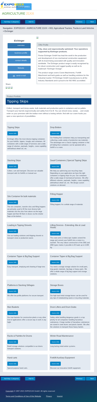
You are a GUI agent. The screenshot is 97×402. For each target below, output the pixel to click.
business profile (20, 53)
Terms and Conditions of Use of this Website (23, 396)
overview (20, 45)
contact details (20, 60)
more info (12, 133)
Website (20, 68)
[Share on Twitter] (7, 87)
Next (92, 22)
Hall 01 (31, 22)
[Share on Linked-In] (12, 87)
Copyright (9, 391)
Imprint (60, 396)
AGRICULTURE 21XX (37, 28)
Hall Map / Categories (11, 22)
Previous (79, 22)
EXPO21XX (19, 28)
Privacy (49, 396)
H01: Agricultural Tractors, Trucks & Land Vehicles (71, 28)
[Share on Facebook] (9, 87)
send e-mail (20, 76)
